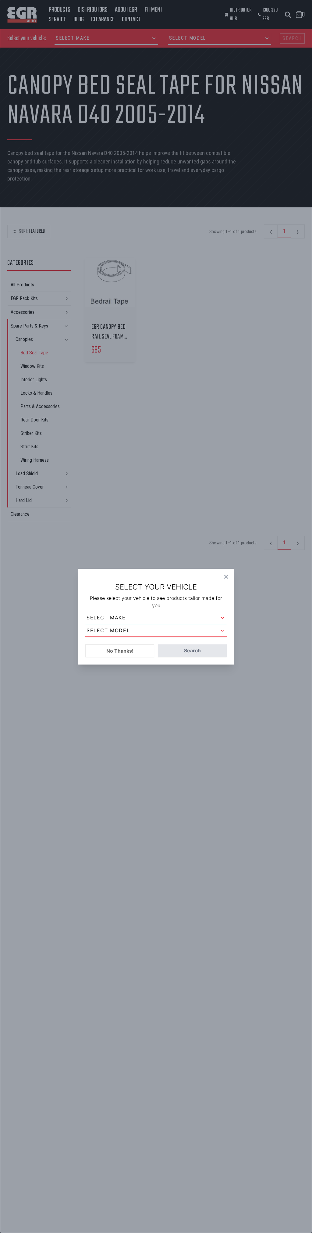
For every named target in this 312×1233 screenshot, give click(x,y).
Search (192, 650)
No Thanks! (119, 651)
